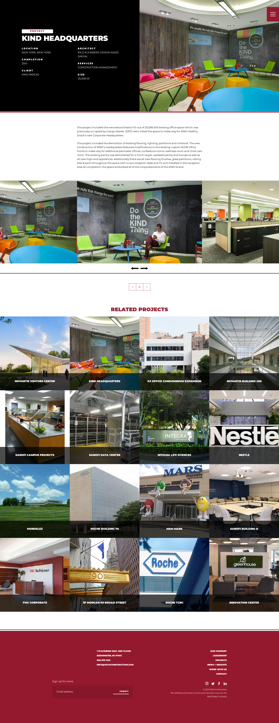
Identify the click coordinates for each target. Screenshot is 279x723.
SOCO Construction (30, 9)
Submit (124, 691)
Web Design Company (217, 696)
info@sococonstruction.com (115, 665)
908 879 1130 (103, 660)
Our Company (218, 651)
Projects (221, 660)
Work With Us (218, 670)
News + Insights (217, 665)
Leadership (220, 656)
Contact (221, 674)
